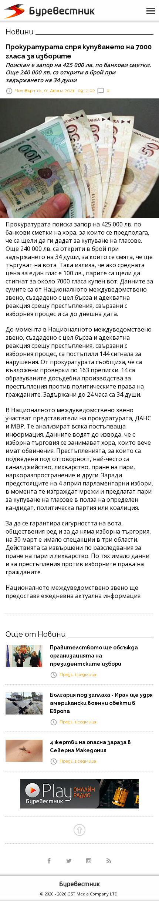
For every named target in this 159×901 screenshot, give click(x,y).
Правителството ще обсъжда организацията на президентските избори (94, 656)
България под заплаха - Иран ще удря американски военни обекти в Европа (101, 703)
